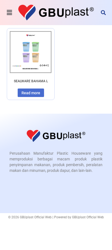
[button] (103, 12)
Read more (30, 93)
